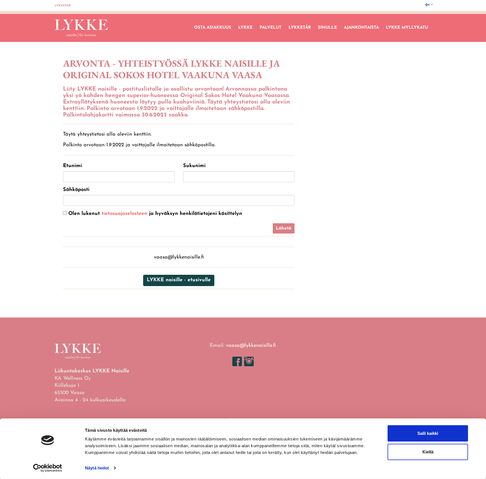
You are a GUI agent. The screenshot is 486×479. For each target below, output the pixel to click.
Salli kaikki (427, 433)
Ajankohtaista (361, 28)
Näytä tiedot (97, 467)
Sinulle (327, 28)
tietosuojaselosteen (124, 213)
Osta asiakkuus (212, 28)
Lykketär (63, 5)
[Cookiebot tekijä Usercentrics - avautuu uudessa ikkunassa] (47, 468)
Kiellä (427, 451)
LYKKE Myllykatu (407, 28)
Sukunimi (194, 165)
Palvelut (271, 28)
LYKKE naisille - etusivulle (179, 280)
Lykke (245, 28)
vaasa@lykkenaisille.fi (251, 345)
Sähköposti (76, 189)
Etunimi (72, 165)
